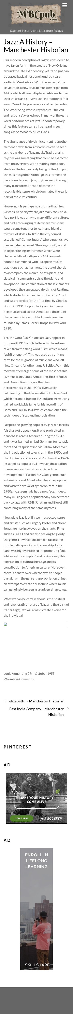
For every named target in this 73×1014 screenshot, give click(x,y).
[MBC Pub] (36, 24)
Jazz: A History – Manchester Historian (36, 45)
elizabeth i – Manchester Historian (36, 701)
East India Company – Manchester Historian (36, 711)
